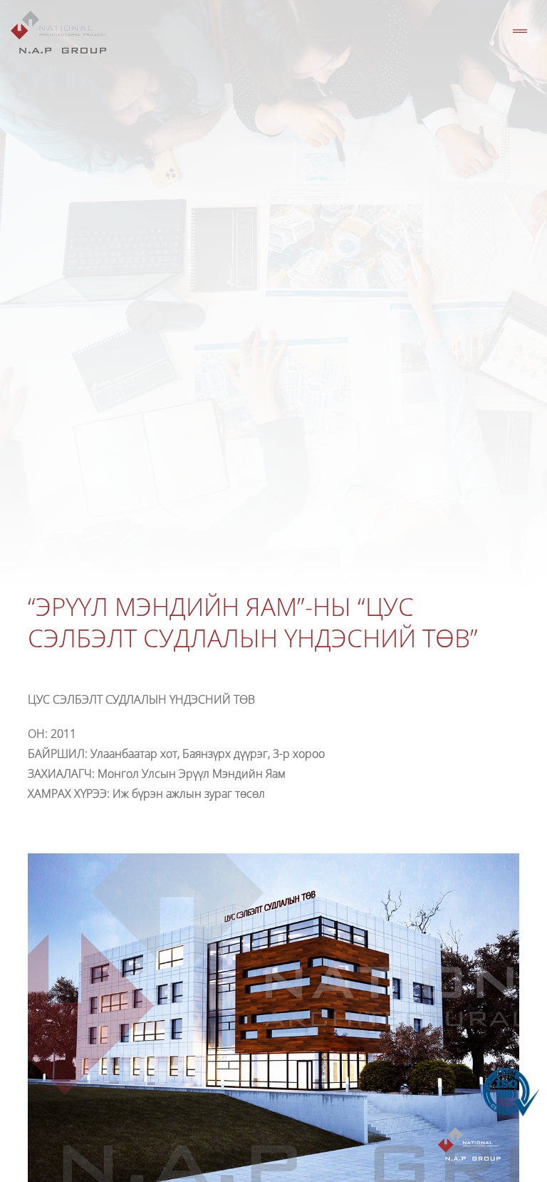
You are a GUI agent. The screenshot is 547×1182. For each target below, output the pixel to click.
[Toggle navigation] (520, 32)
